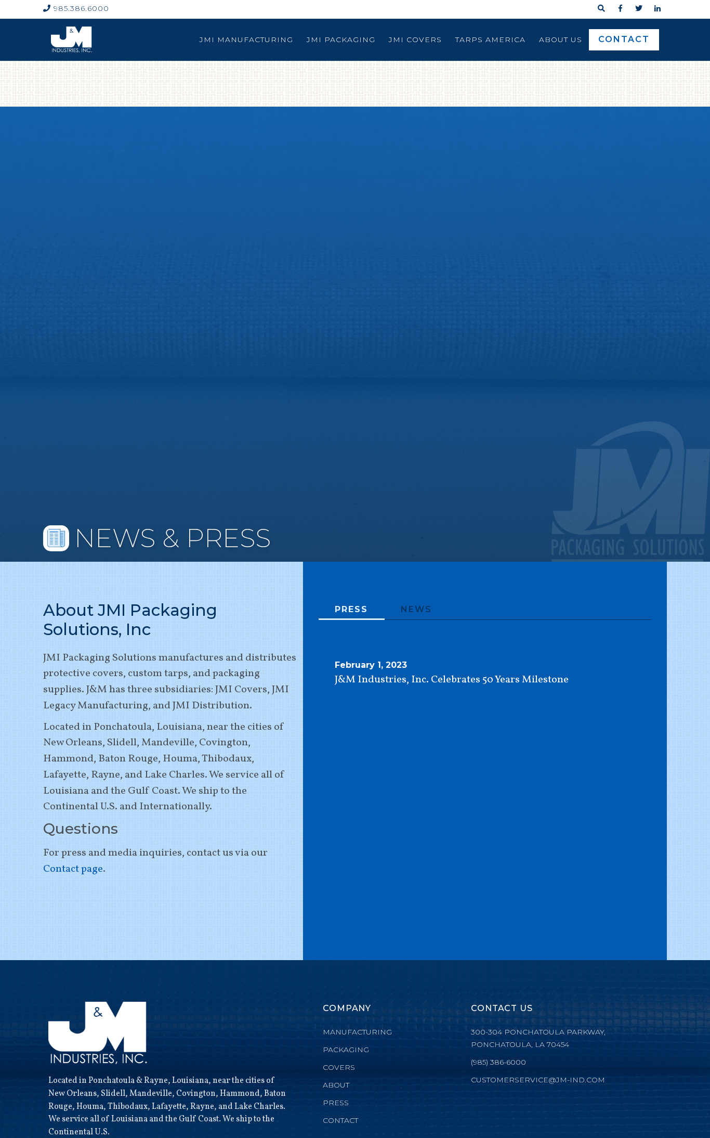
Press (336, 1102)
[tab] (352, 610)
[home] (71, 40)
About (336, 1085)
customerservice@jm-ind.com (538, 1079)
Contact (624, 39)
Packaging (346, 1049)
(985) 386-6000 (498, 1062)
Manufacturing (357, 1032)
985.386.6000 (76, 8)
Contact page (73, 869)
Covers (339, 1067)
